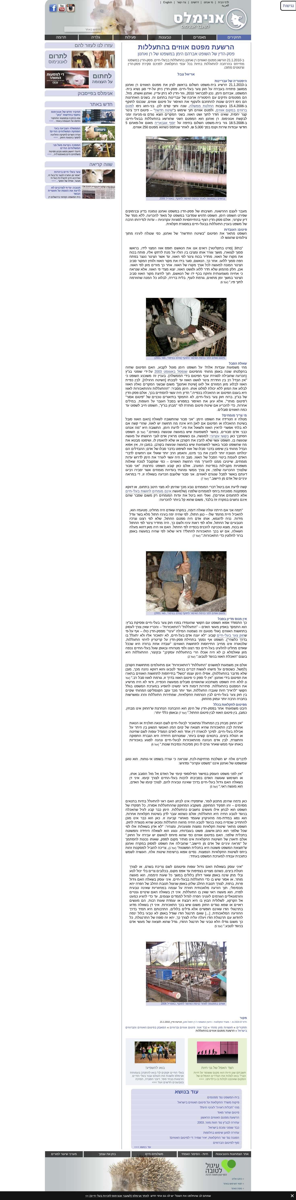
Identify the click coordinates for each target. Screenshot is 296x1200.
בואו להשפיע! (155, 1068)
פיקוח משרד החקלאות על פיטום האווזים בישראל (208, 1102)
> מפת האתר (237, 1188)
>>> (201, 1079)
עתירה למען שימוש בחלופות (221, 1132)
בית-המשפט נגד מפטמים (223, 1097)
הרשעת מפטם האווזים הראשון (220, 1117)
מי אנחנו (208, 2)
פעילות (130, 37)
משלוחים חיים (154, 1154)
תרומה (61, 37)
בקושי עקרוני (220, 436)
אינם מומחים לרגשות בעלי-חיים (148, 491)
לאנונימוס (58, 61)
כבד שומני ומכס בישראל (223, 1127)
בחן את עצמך (107, 1154)
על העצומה (102, 81)
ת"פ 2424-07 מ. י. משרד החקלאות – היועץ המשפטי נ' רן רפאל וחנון (215, 1022)
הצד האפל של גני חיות (217, 1068)
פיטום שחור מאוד (228, 1112)
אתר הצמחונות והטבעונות (232, 1154)
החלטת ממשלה (201, 106)
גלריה (95, 37)
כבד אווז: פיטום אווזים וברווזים (188, 1027)
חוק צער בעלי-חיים (230, 635)
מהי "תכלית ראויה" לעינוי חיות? (219, 1107)
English (167, 2)
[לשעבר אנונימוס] (209, 30)
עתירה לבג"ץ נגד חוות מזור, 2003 (218, 1122)
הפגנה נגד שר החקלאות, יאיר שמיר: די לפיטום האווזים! (204, 1137)
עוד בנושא (186, 1092)
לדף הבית (223, 2)
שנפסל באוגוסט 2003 (170, 372)
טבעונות (165, 37)
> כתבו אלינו (238, 1179)
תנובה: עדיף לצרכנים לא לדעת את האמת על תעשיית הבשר (64, 190)
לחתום (102, 76)
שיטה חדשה (164, 110)
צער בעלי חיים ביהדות (67, 171)
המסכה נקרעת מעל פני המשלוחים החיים (66, 147)
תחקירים (234, 37)
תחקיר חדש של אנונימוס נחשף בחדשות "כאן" (65, 113)
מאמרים (199, 37)
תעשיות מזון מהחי (222, 1027)
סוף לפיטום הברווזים (226, 1142)
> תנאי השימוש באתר (233, 1183)
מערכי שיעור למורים (64, 1154)
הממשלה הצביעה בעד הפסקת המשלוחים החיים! (65, 130)
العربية (225, 5)
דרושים (195, 2)
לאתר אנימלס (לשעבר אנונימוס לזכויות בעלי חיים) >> (117, 1195)
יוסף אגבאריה (165, 123)
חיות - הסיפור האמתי (194, 1154)
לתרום (58, 56)
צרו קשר (181, 2)
